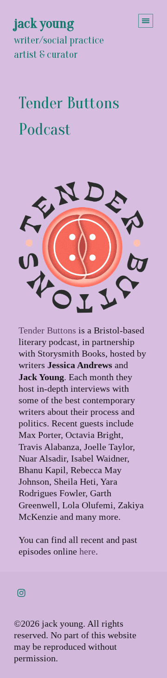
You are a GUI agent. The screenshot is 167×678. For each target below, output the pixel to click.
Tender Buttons (47, 330)
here (87, 551)
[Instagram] (21, 592)
